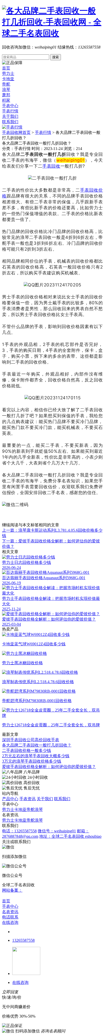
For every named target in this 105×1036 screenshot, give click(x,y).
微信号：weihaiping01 (57, 831)
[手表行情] (12, 127)
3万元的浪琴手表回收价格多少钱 (31, 761)
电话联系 (10, 917)
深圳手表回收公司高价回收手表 (30, 740)
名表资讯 (10, 912)
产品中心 (10, 799)
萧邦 (6, 95)
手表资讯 (27, 799)
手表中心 (10, 105)
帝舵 (6, 84)
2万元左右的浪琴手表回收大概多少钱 (35, 756)
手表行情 (10, 111)
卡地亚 (8, 79)
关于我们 (10, 116)
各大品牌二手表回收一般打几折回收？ (36, 745)
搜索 (55, 57)
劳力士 (8, 73)
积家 (6, 100)
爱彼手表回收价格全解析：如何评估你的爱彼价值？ (49, 766)
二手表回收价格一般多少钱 (26, 750)
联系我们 (10, 122)
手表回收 (51, 166)
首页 (6, 68)
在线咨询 (10, 922)
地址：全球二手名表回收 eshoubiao (70, 836)
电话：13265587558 (19, 831)
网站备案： (12, 890)
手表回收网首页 (16, 132)
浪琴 (6, 89)
